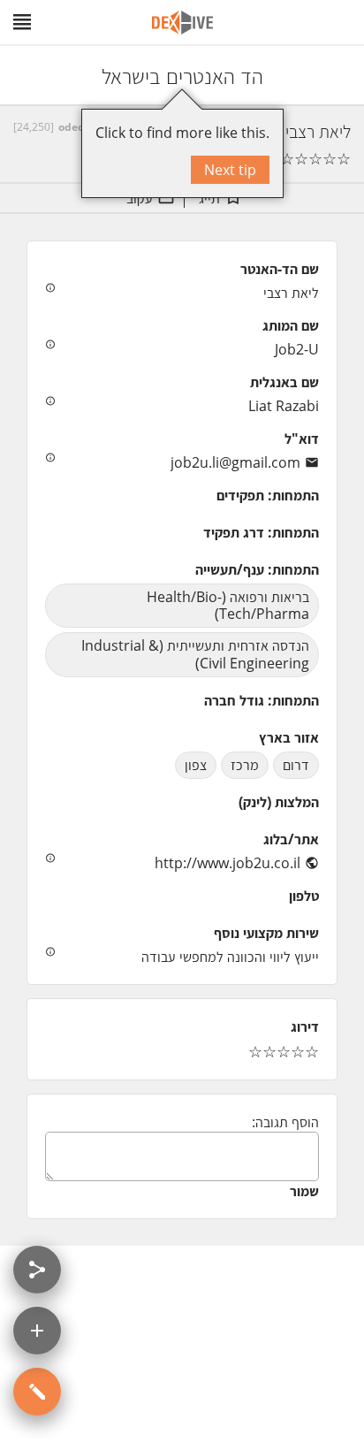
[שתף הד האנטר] (37, 1269)
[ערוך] (37, 1391)
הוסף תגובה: (285, 1122)
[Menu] (22, 22)
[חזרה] (335, 75)
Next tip (230, 169)
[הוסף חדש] (37, 1330)
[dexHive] (182, 22)
